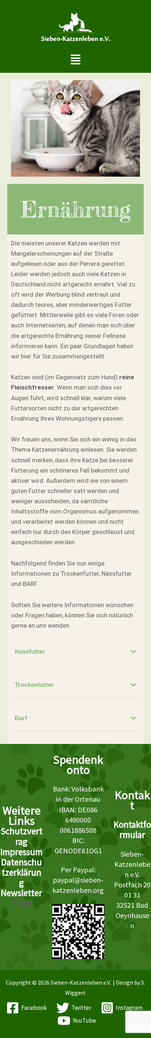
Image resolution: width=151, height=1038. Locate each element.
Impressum (21, 852)
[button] (75, 59)
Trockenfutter (34, 684)
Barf (21, 718)
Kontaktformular (132, 829)
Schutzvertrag (22, 836)
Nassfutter (30, 651)
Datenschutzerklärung (21, 872)
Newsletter (21, 893)
